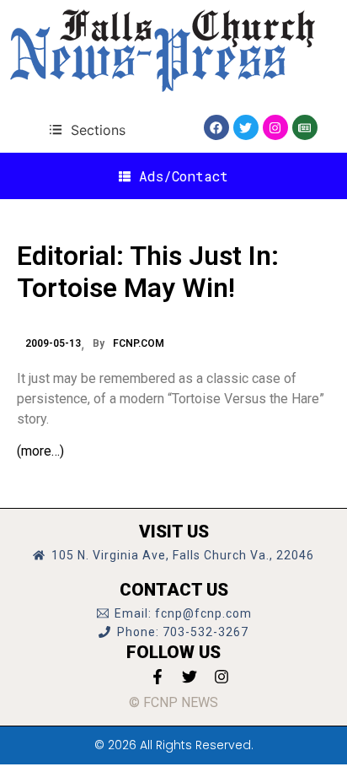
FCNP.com (138, 343)
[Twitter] (246, 127)
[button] (87, 129)
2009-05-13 (53, 343)
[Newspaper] (305, 127)
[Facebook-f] (157, 676)
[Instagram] (275, 127)
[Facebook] (216, 127)
